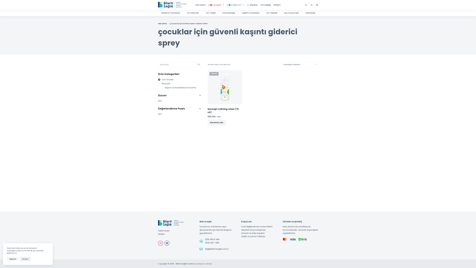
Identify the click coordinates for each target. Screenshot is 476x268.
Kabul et (12, 259)
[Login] (312, 5)
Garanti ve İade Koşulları (253, 233)
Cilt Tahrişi (210, 13)
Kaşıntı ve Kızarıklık (250, 13)
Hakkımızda (163, 230)
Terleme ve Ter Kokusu (170, 13)
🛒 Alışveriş (252, 5)
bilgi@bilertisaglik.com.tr (217, 249)
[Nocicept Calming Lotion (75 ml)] (225, 87)
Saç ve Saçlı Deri (291, 13)
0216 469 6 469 (212, 239)
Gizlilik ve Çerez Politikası (253, 236)
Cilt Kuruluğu (193, 13)
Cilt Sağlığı (265, 5)
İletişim (277, 5)
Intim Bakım (310, 13)
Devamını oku (216, 122)
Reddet (25, 259)
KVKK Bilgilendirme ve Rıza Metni (256, 226)
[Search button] (198, 64)
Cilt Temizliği (271, 13)
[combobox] (177, 64)
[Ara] (306, 5)
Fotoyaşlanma (228, 13)
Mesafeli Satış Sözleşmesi (253, 230)
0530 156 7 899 (212, 242)
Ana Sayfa (200, 5)
